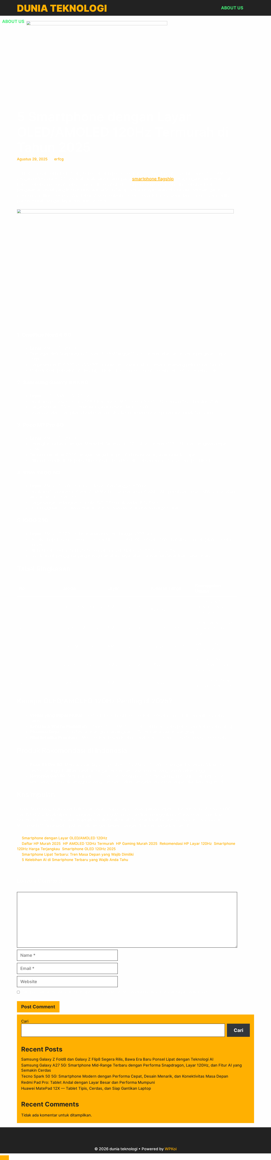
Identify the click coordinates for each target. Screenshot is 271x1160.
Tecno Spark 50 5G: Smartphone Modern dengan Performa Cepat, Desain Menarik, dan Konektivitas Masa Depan (124, 1076)
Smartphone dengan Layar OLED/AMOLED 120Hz (64, 838)
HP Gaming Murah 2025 (137, 843)
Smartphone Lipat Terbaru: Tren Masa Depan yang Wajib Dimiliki (78, 854)
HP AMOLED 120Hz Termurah (88, 843)
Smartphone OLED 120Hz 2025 (89, 849)
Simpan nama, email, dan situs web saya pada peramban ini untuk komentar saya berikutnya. (115, 992)
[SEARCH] (250, 8)
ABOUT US (232, 7)
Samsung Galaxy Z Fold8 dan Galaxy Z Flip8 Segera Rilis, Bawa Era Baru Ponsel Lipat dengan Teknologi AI (117, 1059)
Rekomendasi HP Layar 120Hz (186, 843)
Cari (24, 1021)
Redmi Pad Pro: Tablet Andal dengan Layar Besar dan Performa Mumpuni (88, 1082)
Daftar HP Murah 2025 (41, 843)
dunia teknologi (62, 8)
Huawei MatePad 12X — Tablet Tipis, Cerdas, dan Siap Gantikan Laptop (86, 1088)
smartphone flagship (153, 178)
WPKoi (171, 1149)
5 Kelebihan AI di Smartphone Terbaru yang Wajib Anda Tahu (75, 860)
